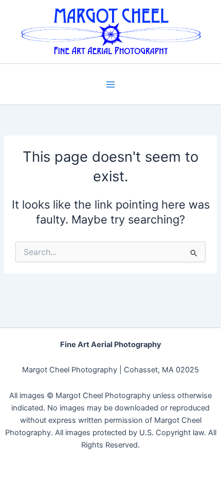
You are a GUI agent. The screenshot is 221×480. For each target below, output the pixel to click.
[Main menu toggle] (110, 84)
